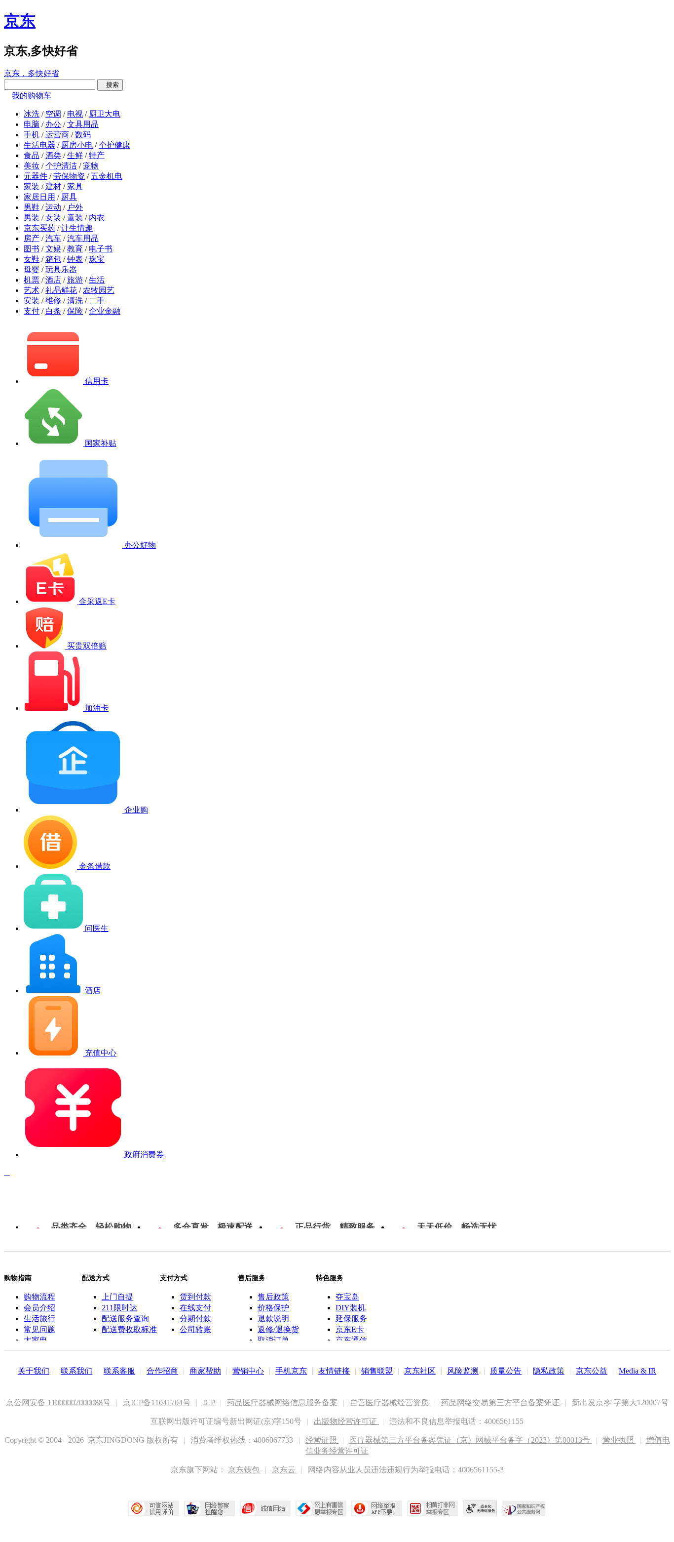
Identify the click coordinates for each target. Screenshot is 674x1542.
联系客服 (119, 1371)
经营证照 (322, 1440)
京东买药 (39, 228)
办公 (53, 124)
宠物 (91, 166)
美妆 (31, 166)
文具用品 (83, 124)
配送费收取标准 (129, 1329)
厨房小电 (77, 145)
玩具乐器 (61, 269)
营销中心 (248, 1371)
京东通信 (351, 1340)
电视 (75, 114)
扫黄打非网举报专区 (432, 1508)
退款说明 (273, 1318)
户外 (75, 207)
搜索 (110, 84)
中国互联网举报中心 (321, 1508)
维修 (53, 300)
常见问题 (39, 1329)
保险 (75, 311)
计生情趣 (77, 228)
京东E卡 (350, 1329)
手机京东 (291, 1371)
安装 (31, 300)
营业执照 (619, 1440)
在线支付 (195, 1307)
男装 (31, 217)
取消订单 (273, 1340)
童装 (75, 217)
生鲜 (75, 155)
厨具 (69, 197)
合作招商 (162, 1371)
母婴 (31, 269)
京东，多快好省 (31, 73)
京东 (20, 21)
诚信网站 (265, 1508)
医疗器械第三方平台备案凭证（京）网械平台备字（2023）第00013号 (470, 1440)
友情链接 (334, 1371)
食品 (31, 155)
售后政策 (273, 1297)
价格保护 (273, 1307)
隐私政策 (548, 1371)
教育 (75, 248)
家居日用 (39, 197)
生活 (97, 280)
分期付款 (195, 1318)
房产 (31, 238)
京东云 (285, 1469)
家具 (75, 186)
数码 (83, 134)
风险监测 (463, 1371)
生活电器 (39, 145)
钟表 (75, 259)
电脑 (31, 124)
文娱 (53, 248)
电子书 (100, 248)
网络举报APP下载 (376, 1508)
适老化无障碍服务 (480, 1508)
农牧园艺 (98, 290)
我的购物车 (31, 95)
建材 (53, 186)
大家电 (35, 1340)
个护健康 (114, 145)
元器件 (35, 176)
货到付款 (195, 1297)
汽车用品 (83, 238)
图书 (31, 248)
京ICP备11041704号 (157, 1402)
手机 (31, 134)
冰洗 (31, 114)
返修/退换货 (278, 1329)
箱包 (53, 259)
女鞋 (31, 259)
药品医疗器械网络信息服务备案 (283, 1402)
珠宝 (97, 259)
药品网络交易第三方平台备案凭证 (501, 1402)
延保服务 (351, 1318)
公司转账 (195, 1329)
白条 (53, 311)
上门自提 (117, 1297)
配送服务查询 (125, 1318)
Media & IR (637, 1371)
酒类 (53, 155)
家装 (31, 186)
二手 (97, 300)
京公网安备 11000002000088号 (59, 1402)
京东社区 (420, 1371)
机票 (31, 280)
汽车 (53, 238)
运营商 (57, 134)
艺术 (31, 290)
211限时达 (119, 1307)
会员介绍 (39, 1307)
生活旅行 (39, 1318)
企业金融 (104, 311)
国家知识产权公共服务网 (524, 1508)
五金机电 (106, 176)
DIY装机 (351, 1307)
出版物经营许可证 (346, 1421)
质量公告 (506, 1371)
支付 (31, 311)
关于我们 (33, 1371)
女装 (53, 217)
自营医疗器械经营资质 (390, 1402)
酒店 (53, 280)
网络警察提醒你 (209, 1508)
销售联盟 (377, 1371)
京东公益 (591, 1371)
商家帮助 (205, 1371)
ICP (210, 1402)
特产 (97, 155)
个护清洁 (61, 166)
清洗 (75, 300)
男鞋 (31, 207)
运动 (53, 207)
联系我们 (76, 1371)
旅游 (75, 280)
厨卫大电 (104, 114)
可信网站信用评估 (153, 1508)
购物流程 (39, 1297)
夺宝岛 (347, 1297)
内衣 (97, 217)
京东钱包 (245, 1469)
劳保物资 (69, 176)
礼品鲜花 (61, 290)
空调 (53, 114)
